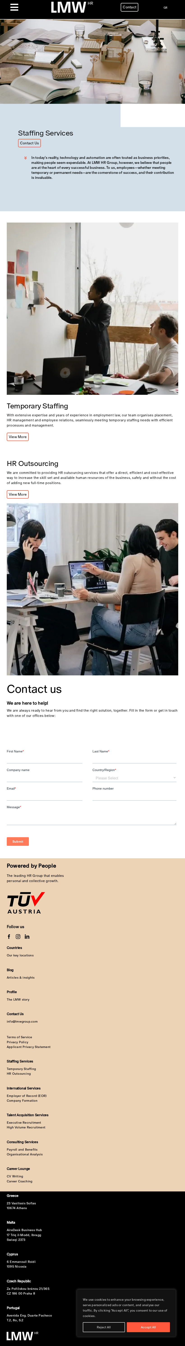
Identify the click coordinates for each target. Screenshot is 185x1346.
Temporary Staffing (21, 1069)
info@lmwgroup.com (22, 1021)
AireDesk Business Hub (24, 1230)
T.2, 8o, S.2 (15, 1320)
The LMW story (18, 999)
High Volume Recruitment (26, 1127)
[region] (126, 1313)
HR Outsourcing (19, 1073)
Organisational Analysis (25, 1154)
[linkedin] (27, 936)
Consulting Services (22, 1142)
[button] (100, 168)
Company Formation (22, 1100)
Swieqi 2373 (16, 1240)
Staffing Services (20, 1061)
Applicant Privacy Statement (29, 1047)
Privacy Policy (17, 1042)
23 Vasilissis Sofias (21, 1203)
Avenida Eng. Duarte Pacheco (29, 1315)
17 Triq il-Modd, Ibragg (24, 1235)
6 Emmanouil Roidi (21, 1262)
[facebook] (9, 936)
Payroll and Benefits (22, 1149)
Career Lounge (18, 1169)
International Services (24, 1088)
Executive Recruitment (24, 1122)
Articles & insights (21, 977)
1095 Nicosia (17, 1266)
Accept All (148, 1327)
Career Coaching (19, 1181)
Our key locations (20, 955)
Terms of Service (19, 1037)
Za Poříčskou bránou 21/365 (28, 1288)
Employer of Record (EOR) (26, 1096)
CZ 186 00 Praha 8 (21, 1293)
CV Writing (15, 1176)
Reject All (104, 1327)
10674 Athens (17, 1208)
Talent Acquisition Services (28, 1115)
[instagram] (18, 936)
